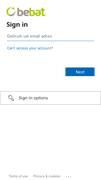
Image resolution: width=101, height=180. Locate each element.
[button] (50, 97)
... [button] (69, 175)
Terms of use (18, 176)
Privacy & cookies (46, 176)
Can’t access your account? (30, 48)
